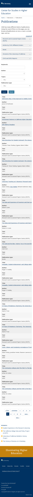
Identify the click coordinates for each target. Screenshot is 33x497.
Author (3, 70)
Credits (22, 466)
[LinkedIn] (6, 463)
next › (27, 414)
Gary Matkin (13, 187)
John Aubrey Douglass (8, 124)
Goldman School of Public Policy (10, 471)
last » (18, 418)
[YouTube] (9, 463)
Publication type (6, 83)
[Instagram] (12, 463)
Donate (16, 466)
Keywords (4, 64)
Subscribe (10, 466)
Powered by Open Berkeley (8, 483)
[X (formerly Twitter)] (2, 463)
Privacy (3, 489)
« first (8, 411)
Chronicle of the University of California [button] (14, 54)
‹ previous (14, 411)
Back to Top (29, 494)
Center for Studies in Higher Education (14, 12)
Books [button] (4, 49)
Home (3, 18)
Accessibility (4, 485)
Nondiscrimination (6, 487)
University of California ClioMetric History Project (15, 437)
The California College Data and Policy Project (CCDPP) (16, 432)
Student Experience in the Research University (16, 428)
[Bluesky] (16, 463)
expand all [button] (29, 36)
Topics (3, 77)
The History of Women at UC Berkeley (14, 441)
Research (4, 425)
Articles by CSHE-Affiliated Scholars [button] (13, 45)
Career (28, 466)
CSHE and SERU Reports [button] (10, 58)
